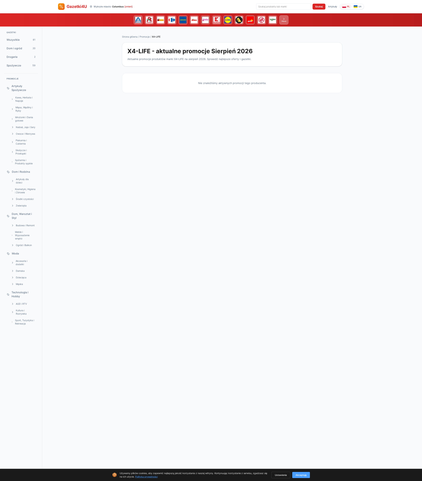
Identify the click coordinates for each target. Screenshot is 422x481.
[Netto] (239, 20)
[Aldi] (138, 20)
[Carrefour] (171, 20)
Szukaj (319, 6)
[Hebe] (205, 20)
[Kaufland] (216, 20)
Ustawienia (281, 475)
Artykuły (332, 6)
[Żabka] (272, 20)
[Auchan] (149, 20)
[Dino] (194, 20)
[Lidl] (227, 20)
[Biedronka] (160, 20)
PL (348, 6)
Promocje (145, 36)
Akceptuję (301, 475)
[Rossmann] (261, 20)
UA (360, 6)
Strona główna (129, 36)
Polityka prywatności (146, 476)
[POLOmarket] (250, 20)
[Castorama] (183, 20)
